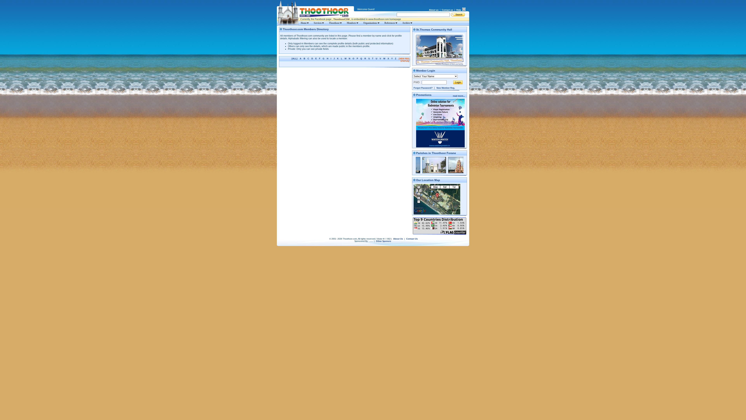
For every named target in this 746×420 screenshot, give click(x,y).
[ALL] (294, 58)
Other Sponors (383, 241)
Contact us (447, 10)
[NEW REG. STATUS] (404, 59)
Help (458, 10)
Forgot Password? (423, 88)
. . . (371, 241)
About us (433, 10)
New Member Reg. (446, 88)
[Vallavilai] (441, 172)
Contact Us (412, 239)
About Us (398, 239)
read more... (459, 96)
